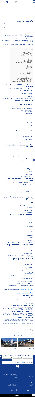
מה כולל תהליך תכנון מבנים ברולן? (26, 77)
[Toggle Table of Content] (31, 49)
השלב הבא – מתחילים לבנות (26, 74)
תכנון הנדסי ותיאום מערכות (27, 54)
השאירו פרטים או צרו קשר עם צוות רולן (26, 289)
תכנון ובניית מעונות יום (13, 389)
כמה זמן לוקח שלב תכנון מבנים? (26, 80)
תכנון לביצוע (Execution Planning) (26, 55)
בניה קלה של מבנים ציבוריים (13, 384)
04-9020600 (15, 372)
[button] (34, 160)
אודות (32, 374)
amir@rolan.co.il (14, 375)
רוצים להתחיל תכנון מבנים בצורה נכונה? (25, 73)
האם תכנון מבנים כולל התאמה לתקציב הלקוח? (24, 79)
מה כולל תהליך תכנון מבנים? (27, 52)
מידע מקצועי (31, 375)
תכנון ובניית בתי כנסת (14, 386)
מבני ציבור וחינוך (28, 66)
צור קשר (32, 379)
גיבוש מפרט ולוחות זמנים (27, 60)
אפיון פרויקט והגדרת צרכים (27, 53)
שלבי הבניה (30, 17)
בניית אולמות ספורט (30, 390)
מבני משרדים (29, 67)
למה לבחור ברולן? (28, 72)
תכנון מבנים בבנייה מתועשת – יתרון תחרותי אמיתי (23, 62)
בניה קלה (31, 385)
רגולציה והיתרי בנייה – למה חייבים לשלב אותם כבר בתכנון (22, 63)
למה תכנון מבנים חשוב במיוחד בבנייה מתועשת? (24, 78)
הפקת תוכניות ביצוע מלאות (27, 61)
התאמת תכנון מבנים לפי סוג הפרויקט (25, 65)
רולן (32, 17)
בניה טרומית (31, 386)
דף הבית (32, 372)
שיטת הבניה (31, 384)
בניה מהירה (31, 388)
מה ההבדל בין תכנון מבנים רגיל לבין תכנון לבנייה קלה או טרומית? (21, 81)
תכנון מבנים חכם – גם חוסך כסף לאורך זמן (24, 69)
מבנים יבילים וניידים (28, 68)
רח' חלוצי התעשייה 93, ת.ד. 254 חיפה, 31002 (10, 374)
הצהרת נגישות (31, 376)
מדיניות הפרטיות (21, 362)
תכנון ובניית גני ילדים (14, 388)
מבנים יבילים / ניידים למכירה (12, 385)
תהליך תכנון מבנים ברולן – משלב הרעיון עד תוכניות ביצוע (22, 56)
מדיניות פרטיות (31, 377)
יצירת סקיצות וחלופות (28, 59)
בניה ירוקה (31, 389)
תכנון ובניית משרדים (14, 390)
